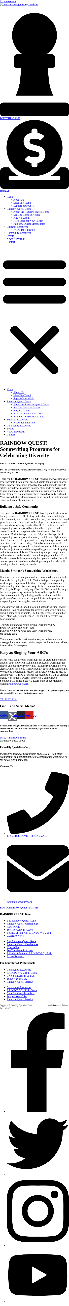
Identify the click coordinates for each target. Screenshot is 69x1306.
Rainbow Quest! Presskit (20, 981)
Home (10, 196)
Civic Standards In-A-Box (20, 975)
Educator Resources (17, 226)
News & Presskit (15, 238)
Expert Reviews (15, 935)
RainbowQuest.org (18, 683)
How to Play (13, 926)
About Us (18, 199)
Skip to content (8, 1)
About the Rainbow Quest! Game (31, 211)
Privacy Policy (39, 1005)
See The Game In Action (26, 214)
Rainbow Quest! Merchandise (29, 223)
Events (10, 235)
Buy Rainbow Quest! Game (21, 920)
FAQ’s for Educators (24, 229)
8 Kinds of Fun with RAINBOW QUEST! (29, 932)
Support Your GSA (23, 205)
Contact (11, 241)
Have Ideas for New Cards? (28, 220)
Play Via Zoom (21, 217)
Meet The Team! (22, 202)
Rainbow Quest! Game (19, 208)
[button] (34, 315)
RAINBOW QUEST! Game (22, 972)
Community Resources (19, 232)
